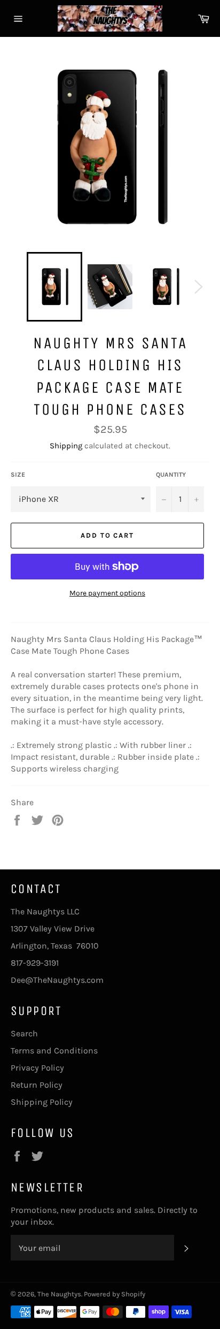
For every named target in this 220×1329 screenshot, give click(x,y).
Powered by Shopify (114, 1294)
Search (24, 1033)
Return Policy (36, 1085)
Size (18, 474)
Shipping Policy (42, 1102)
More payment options (107, 593)
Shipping (66, 445)
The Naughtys (59, 1294)
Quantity (171, 474)
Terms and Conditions (54, 1050)
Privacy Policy (37, 1068)
